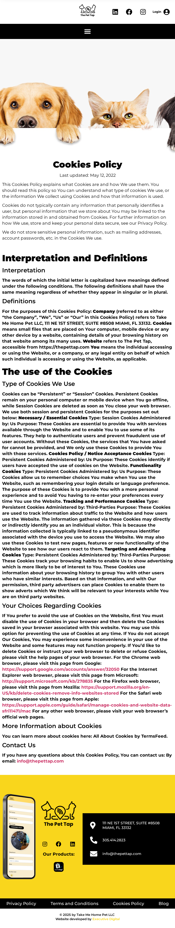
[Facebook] (129, 12)
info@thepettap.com (40, 761)
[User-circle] (161, 12)
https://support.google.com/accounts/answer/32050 (61, 669)
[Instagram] (143, 12)
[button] (87, 31)
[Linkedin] (115, 12)
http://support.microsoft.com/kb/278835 (47, 681)
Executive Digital (106, 919)
